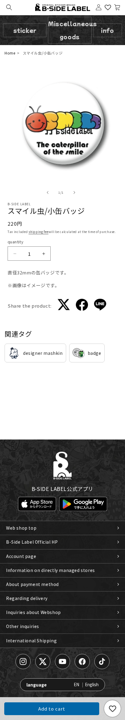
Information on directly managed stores (50, 570)
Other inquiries (22, 626)
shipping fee (38, 231)
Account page (21, 556)
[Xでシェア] (64, 305)
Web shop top (21, 528)
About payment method (32, 584)
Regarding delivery (27, 598)
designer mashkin (43, 353)
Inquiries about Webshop (33, 612)
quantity (15, 242)
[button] (9, 7)
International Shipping (31, 640)
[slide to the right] (74, 192)
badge (94, 353)
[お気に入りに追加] (112, 708)
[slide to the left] (47, 192)
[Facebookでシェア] (82, 306)
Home (10, 52)
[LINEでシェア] (100, 305)
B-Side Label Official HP (32, 542)
